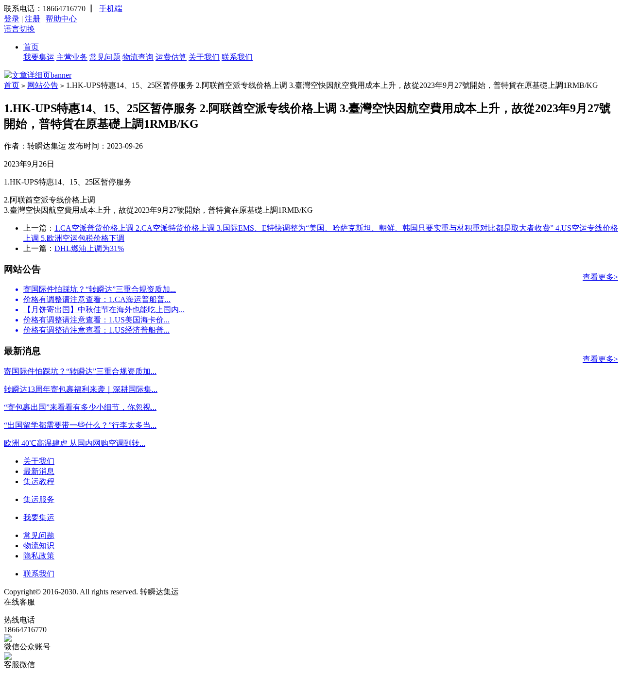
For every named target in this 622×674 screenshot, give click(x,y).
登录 (11, 19)
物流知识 (38, 545)
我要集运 (38, 57)
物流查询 (138, 57)
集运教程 (38, 481)
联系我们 (237, 57)
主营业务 (71, 57)
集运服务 (38, 499)
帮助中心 (61, 19)
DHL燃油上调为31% (89, 248)
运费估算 (171, 57)
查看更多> (600, 277)
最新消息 (38, 471)
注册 (32, 19)
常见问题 (105, 57)
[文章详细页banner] (37, 75)
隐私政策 (38, 556)
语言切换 (19, 29)
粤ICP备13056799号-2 (217, 592)
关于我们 (204, 57)
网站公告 (42, 85)
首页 (31, 47)
